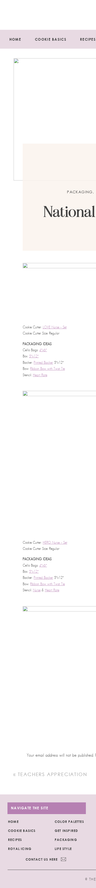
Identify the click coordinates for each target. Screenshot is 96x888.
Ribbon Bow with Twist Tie (47, 369)
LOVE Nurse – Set (55, 327)
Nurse (37, 590)
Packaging (80, 192)
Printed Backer (43, 363)
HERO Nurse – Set (55, 542)
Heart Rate (40, 375)
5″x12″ (34, 356)
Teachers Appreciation (52, 774)
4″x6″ (43, 350)
